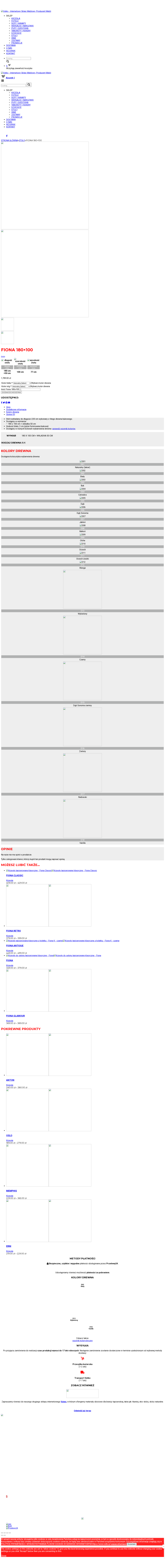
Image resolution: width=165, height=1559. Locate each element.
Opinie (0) (10, 414)
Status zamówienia (14, 1472)
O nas (8, 1460)
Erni (8, 1246)
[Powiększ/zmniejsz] (10, 1532)
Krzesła (15, 18)
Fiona (9, 960)
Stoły (14, 35)
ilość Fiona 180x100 (10, 389)
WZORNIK (10, 124)
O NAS (9, 122)
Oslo (9, 1135)
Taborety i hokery (21, 30)
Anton (10, 1080)
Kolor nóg (6, 386)
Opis (8, 407)
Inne (13, 38)
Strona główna (9, 140)
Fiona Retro (13, 930)
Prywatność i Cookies (14, 1474)
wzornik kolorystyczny (82, 1340)
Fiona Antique (14, 945)
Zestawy (15, 40)
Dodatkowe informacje (16, 409)
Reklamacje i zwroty (14, 1468)
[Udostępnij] (5, 1532)
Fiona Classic (14, 875)
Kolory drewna (12, 412)
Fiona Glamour (15, 1015)
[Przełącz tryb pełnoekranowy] (7, 1532)
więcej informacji (118, 1544)
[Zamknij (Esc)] (2, 1532)
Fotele (15, 21)
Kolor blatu (7, 383)
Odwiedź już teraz (82, 1410)
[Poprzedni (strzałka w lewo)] (2, 1535)
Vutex (63, 1401)
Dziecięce (16, 33)
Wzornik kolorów (13, 1462)
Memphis (11, 1190)
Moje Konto (10, 1470)
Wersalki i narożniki (22, 26)
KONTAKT (10, 127)
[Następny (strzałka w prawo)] (5, 1535)
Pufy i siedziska (19, 28)
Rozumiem (132, 1544)
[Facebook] (6, 7)
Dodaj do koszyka (11, 392)
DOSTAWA (11, 119)
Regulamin (10, 1466)
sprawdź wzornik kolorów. (64, 429)
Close (3, 1555)
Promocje (16, 43)
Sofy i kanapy (18, 23)
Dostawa (9, 1464)
